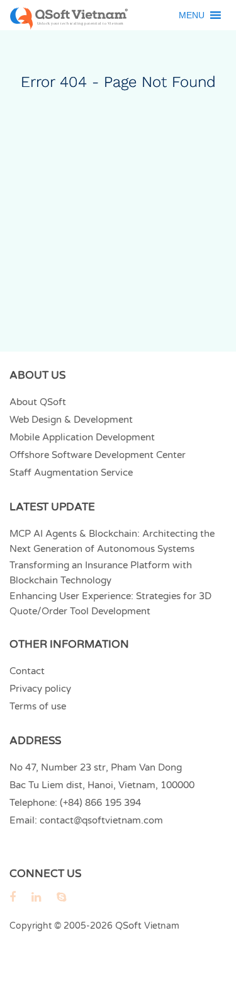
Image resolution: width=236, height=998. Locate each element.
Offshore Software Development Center (97, 455)
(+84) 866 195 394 (100, 802)
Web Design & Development (71, 419)
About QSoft (37, 402)
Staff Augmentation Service (71, 472)
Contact (27, 671)
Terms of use (37, 706)
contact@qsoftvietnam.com (101, 820)
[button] (192, 15)
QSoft (128, 925)
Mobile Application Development (82, 437)
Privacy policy (40, 688)
